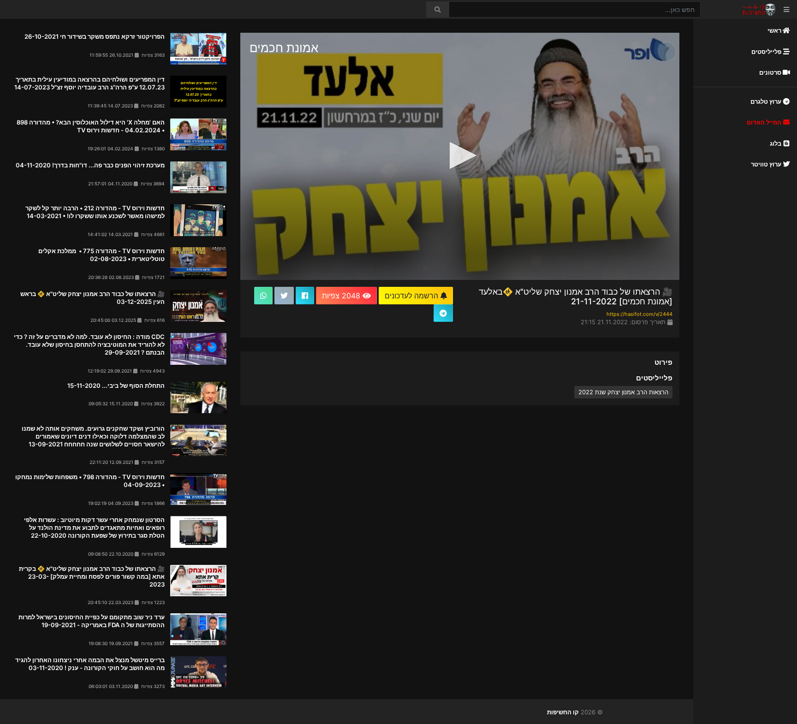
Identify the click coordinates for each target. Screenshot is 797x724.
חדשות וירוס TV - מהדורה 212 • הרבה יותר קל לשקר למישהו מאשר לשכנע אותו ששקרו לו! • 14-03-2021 (95, 212)
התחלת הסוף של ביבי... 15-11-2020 (116, 385)
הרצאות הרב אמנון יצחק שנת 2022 (623, 392)
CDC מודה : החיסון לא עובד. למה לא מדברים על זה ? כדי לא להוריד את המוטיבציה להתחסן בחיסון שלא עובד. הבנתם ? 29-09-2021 (89, 344)
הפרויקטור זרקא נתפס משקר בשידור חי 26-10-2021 (94, 36)
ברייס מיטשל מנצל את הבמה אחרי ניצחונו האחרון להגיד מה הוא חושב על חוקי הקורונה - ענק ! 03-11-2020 (90, 663)
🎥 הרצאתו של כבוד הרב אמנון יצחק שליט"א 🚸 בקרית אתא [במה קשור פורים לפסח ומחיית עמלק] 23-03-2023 (92, 576)
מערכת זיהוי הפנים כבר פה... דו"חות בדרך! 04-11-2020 (90, 165)
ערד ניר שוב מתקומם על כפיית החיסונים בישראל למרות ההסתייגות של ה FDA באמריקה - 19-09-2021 (91, 621)
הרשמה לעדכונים (412, 295)
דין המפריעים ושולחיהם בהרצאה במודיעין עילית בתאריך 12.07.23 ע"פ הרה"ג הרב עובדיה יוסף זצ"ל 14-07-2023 (89, 83)
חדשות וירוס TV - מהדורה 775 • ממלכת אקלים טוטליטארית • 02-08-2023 (101, 254)
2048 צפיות (342, 295)
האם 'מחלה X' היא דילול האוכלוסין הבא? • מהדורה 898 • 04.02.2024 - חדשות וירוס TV (91, 126)
